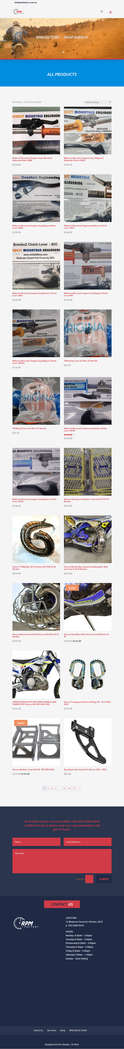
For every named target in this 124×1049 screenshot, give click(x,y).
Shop (62, 1030)
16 (69, 788)
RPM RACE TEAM (78, 1030)
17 (74, 788)
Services (51, 1030)
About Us (38, 1030)
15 (64, 788)
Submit (104, 879)
